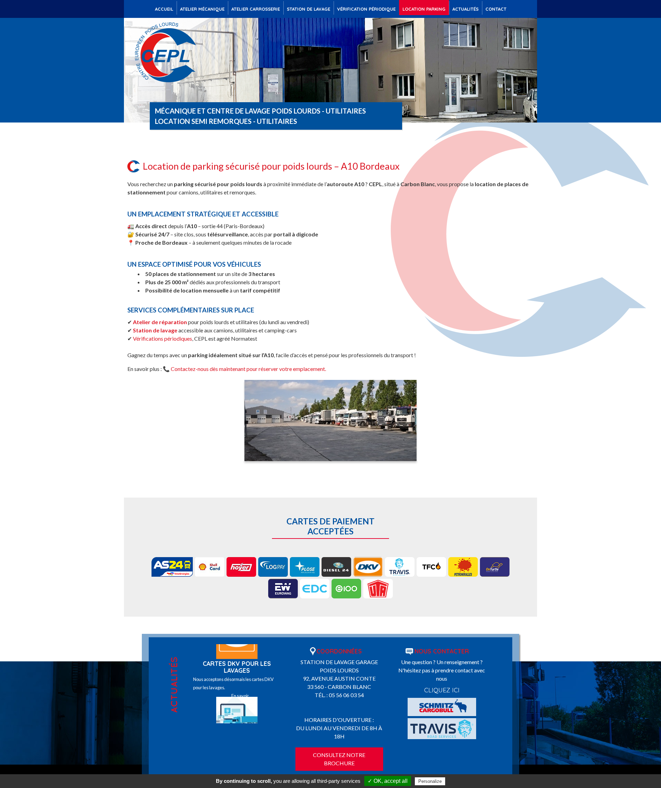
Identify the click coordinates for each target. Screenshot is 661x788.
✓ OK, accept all (388, 781)
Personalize (430, 781)
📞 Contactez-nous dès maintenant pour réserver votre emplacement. (244, 368)
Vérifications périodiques (162, 338)
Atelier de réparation (160, 322)
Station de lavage (155, 330)
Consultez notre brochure (339, 759)
